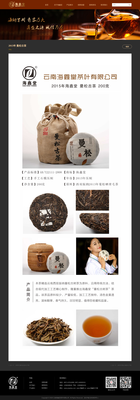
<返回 (127, 47)
